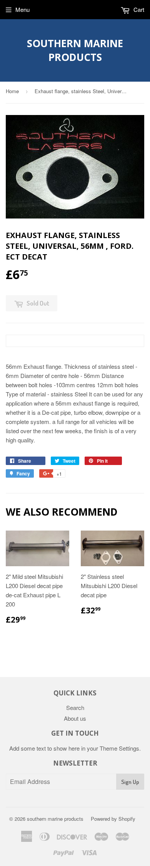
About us (75, 718)
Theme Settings (119, 748)
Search (75, 707)
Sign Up (130, 781)
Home (12, 91)
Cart (138, 9)
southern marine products (75, 50)
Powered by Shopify (113, 818)
